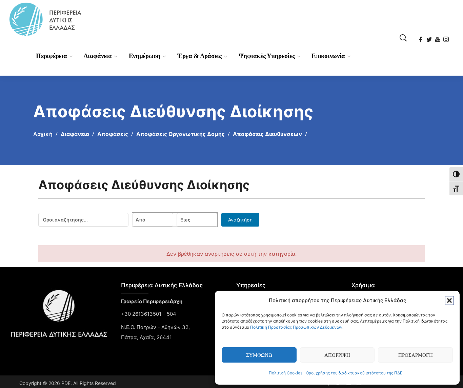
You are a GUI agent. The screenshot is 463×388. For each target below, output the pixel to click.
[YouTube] (438, 37)
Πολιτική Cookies (285, 372)
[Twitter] (429, 37)
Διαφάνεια (75, 134)
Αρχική (43, 134)
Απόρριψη (337, 355)
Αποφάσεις (112, 134)
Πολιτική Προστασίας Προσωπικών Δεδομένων (296, 327)
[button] (449, 300)
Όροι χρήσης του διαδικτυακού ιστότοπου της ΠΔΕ (354, 372)
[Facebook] (421, 37)
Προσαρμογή (415, 355)
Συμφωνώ (259, 355)
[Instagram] (446, 37)
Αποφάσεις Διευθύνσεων (267, 134)
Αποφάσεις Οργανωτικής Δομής (180, 134)
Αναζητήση (240, 219)
